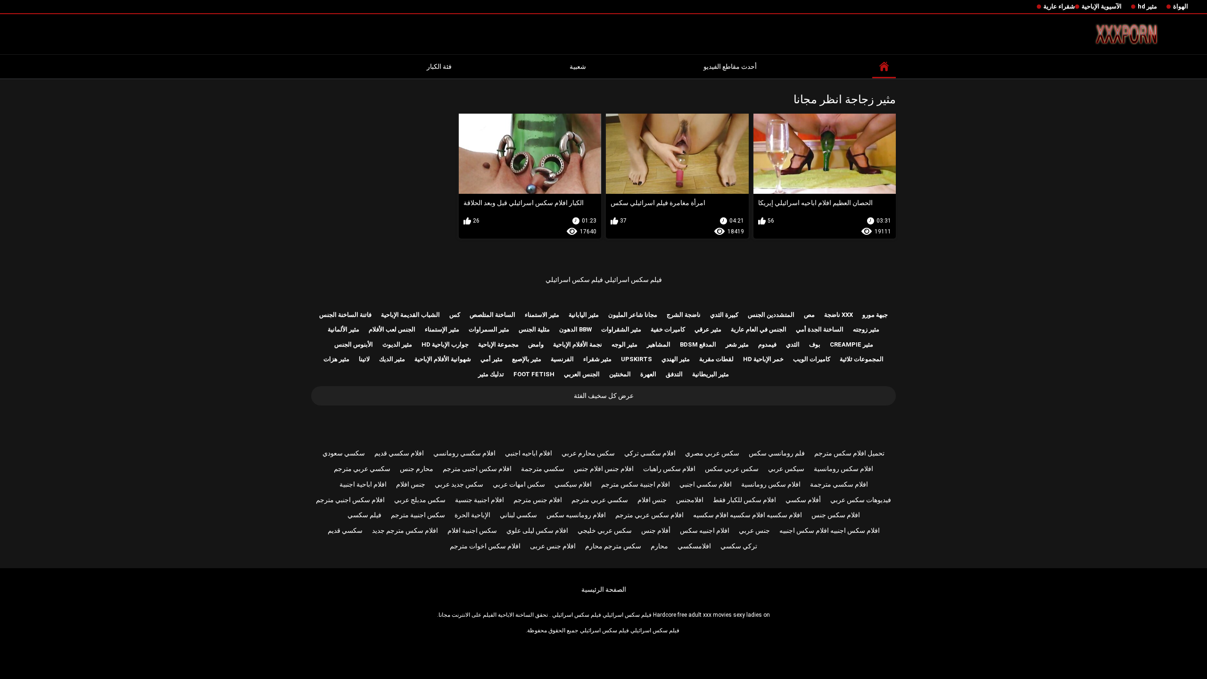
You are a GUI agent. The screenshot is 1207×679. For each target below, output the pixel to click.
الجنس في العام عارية (758, 329)
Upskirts (636, 359)
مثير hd (1147, 6)
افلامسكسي (694, 546)
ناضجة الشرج (684, 314)
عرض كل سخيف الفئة (604, 395)
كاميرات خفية (668, 329)
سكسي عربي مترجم (362, 468)
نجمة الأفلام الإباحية (577, 344)
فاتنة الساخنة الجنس (345, 314)
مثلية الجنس (534, 329)
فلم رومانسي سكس (777, 453)
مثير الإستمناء (442, 329)
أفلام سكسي (803, 500)
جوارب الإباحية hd (445, 344)
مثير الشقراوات (621, 329)
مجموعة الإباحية (498, 344)
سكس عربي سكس (732, 468)
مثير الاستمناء (542, 314)
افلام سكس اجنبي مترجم (350, 500)
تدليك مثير (491, 374)
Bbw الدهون (575, 329)
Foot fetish (533, 374)
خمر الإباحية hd (763, 359)
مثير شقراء (597, 359)
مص (809, 314)
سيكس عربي (786, 468)
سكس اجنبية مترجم (418, 515)
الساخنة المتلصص (492, 314)
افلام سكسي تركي (650, 453)
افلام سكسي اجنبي (705, 484)
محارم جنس (416, 468)
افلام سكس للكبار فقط (744, 500)
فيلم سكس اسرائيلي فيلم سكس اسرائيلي (604, 279)
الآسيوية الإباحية (1102, 6)
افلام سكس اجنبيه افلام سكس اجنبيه (829, 530)
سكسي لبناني (518, 515)
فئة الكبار (439, 66)
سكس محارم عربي (588, 453)
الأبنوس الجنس (353, 344)
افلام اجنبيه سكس (704, 530)
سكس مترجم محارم (613, 546)
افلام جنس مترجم (537, 500)
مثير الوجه (624, 344)
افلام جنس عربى (553, 546)
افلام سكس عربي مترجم (649, 515)
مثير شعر (737, 344)
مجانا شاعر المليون (632, 314)
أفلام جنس (655, 530)
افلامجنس (689, 500)
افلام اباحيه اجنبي (528, 453)
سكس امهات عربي (519, 484)
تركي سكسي (738, 546)
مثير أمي (491, 359)
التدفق (674, 374)
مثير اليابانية (584, 314)
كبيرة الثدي (724, 314)
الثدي (793, 344)
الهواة (1180, 6)
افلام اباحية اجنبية (363, 484)
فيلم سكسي (364, 515)
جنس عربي (754, 530)
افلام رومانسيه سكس (576, 515)
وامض (536, 344)
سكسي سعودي (343, 453)
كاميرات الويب (811, 359)
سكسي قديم (345, 530)
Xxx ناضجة (838, 314)
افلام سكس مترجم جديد (405, 530)
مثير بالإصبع (526, 359)
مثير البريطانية (710, 374)
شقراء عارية (1059, 6)
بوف (814, 344)
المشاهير (658, 344)
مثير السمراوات (489, 329)
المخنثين (620, 374)
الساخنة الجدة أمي (819, 329)
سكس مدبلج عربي (420, 500)
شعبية (578, 66)
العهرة (648, 374)
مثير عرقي (707, 329)
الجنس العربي (582, 374)
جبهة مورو (875, 314)
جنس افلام (410, 484)
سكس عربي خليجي (605, 530)
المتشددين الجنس (771, 314)
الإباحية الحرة (472, 515)
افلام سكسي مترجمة (839, 484)
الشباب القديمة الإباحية (410, 314)
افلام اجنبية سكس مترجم (635, 484)
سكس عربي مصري (712, 453)
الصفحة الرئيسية (603, 589)
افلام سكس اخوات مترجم (485, 546)
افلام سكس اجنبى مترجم (477, 468)
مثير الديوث (397, 344)
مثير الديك (392, 359)
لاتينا (364, 359)
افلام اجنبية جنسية (479, 500)
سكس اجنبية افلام (472, 530)
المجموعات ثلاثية (862, 359)
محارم (659, 546)
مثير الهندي (675, 359)
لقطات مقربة (716, 359)
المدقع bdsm (698, 344)
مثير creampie (851, 344)
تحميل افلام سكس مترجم (849, 453)
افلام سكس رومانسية (843, 468)
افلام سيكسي (573, 484)
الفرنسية (562, 359)
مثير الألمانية (343, 329)
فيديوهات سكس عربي (860, 500)
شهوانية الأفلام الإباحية (442, 359)
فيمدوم (767, 344)
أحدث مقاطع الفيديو (730, 66)
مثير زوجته (866, 329)
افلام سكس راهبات (669, 468)
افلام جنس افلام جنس (604, 468)
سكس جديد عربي (459, 484)
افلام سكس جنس (835, 515)
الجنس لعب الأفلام (392, 329)
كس (454, 314)
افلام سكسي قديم (399, 453)
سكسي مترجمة (542, 468)
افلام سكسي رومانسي (464, 453)
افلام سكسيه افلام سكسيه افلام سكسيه (747, 515)
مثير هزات (336, 359)
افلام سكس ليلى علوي (537, 530)
